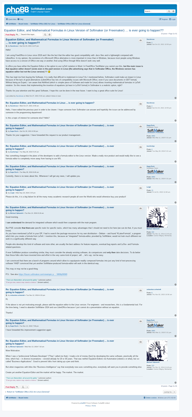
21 (152, 190)
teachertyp (150, 146)
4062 (153, 136)
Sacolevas (150, 39)
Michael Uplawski (153, 229)
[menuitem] (20, 19)
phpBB (82, 403)
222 (153, 232)
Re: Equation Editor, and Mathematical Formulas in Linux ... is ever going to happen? (50, 103)
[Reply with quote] (140, 40)
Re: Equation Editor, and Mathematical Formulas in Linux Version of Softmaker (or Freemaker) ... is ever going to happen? (60, 126)
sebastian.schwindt (154, 289)
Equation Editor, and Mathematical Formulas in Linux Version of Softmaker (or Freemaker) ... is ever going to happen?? (84, 30)
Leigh (149, 187)
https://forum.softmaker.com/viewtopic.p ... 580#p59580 (43, 274)
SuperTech (150, 125)
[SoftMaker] (18, 10)
